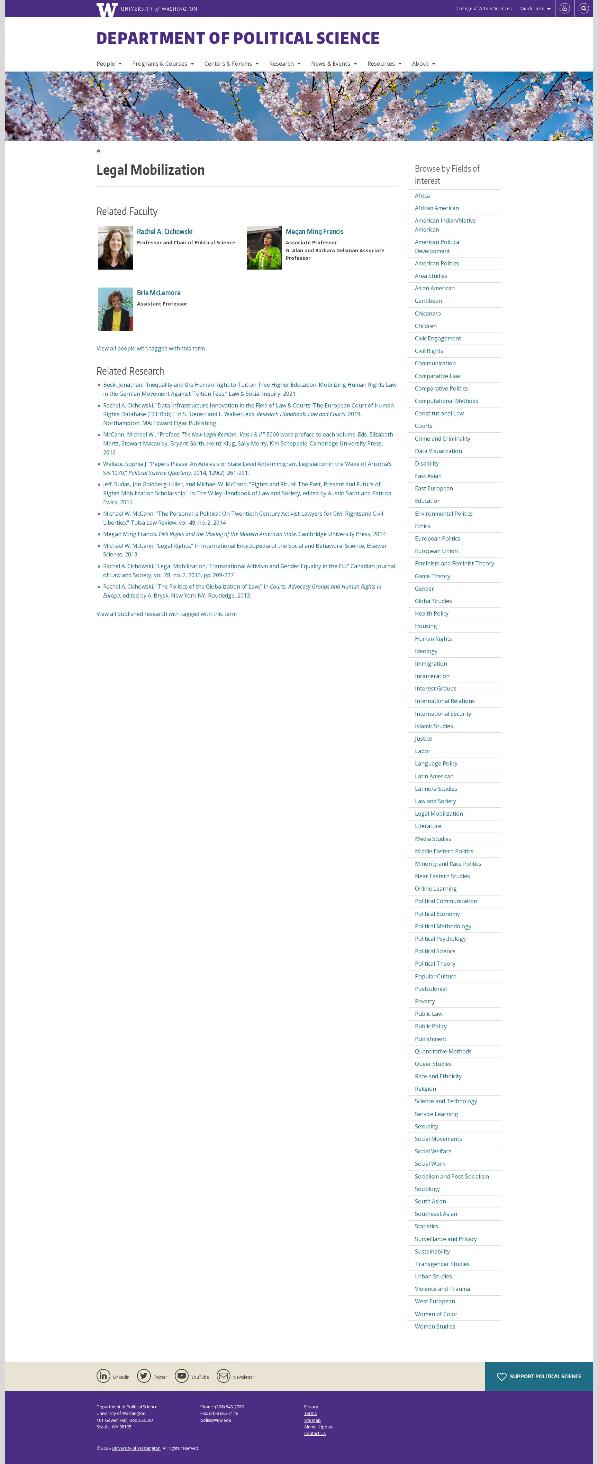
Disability (427, 463)
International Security (443, 713)
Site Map (312, 1420)
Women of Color (436, 1314)
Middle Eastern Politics (444, 851)
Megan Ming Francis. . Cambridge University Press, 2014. (245, 534)
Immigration (431, 663)
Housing (426, 626)
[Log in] (564, 8)
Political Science (435, 951)
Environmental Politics (444, 513)
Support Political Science (545, 1376)
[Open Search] (583, 8)
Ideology (426, 651)
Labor (423, 751)
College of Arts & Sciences (484, 8)
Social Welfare (433, 1151)
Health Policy (431, 613)
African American (437, 208)
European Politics (437, 538)
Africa (422, 195)
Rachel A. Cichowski (165, 231)
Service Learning (436, 1114)
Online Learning (436, 888)
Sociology (427, 1189)
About (420, 63)
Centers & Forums (228, 63)
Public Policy (431, 1026)
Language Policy (436, 763)
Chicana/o (428, 313)
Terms (310, 1413)
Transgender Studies (442, 1264)
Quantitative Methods (443, 1051)
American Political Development (438, 246)
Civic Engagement (438, 338)
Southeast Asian (436, 1214)
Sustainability (432, 1251)
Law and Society (435, 801)
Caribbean (428, 300)
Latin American (434, 776)
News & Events (330, 63)
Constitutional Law (439, 413)
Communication (435, 363)
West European (435, 1301)
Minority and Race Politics (448, 863)
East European (434, 488)
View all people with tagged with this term (151, 348)
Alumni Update (319, 1427)
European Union (436, 551)
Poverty (425, 1001)
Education (428, 501)
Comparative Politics (441, 388)
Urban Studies (433, 1276)
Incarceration (432, 676)
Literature (428, 826)
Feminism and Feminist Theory (454, 563)
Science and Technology (446, 1101)
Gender (424, 588)
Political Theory (435, 963)
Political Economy (437, 914)
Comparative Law (437, 376)
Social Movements (438, 1139)
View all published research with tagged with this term (167, 614)
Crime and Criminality (442, 438)
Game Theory (432, 576)
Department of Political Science (238, 38)
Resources (381, 63)
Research (281, 63)
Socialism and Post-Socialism (452, 1176)
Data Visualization (438, 451)
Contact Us (315, 1433)
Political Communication (446, 901)
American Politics (437, 263)
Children (426, 326)
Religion (425, 1088)
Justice (423, 738)
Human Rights (433, 638)
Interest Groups (435, 688)
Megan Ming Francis (315, 231)
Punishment (430, 1039)
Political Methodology (443, 926)
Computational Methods (446, 401)
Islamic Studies (434, 726)
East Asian (428, 476)
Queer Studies (433, 1064)
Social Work (430, 1163)
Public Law (428, 1013)
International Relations (445, 701)
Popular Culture (435, 976)
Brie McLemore (158, 292)
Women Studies (435, 1326)
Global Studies (433, 601)
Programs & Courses (159, 63)
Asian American (435, 288)
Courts (424, 426)
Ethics (422, 526)
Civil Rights (429, 351)
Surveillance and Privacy (446, 1239)
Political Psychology (440, 938)
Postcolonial (431, 989)
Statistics (426, 1226)
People (106, 63)
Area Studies (431, 276)
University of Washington (136, 1448)
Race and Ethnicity (438, 1076)
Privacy (311, 1407)
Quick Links (532, 8)
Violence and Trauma (442, 1289)
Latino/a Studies (436, 788)
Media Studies (433, 839)
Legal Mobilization (439, 813)
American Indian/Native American (445, 225)
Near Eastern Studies (442, 876)
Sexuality (426, 1126)
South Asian (430, 1201)
